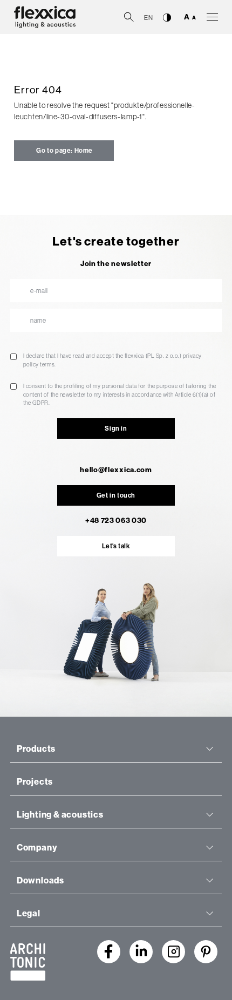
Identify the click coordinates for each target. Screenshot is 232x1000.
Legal (28, 913)
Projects (35, 782)
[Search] (129, 16)
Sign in (116, 428)
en (148, 18)
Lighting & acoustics (60, 814)
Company (37, 847)
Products (36, 749)
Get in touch (116, 495)
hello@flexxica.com (116, 469)
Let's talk (116, 546)
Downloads (40, 880)
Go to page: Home (64, 150)
